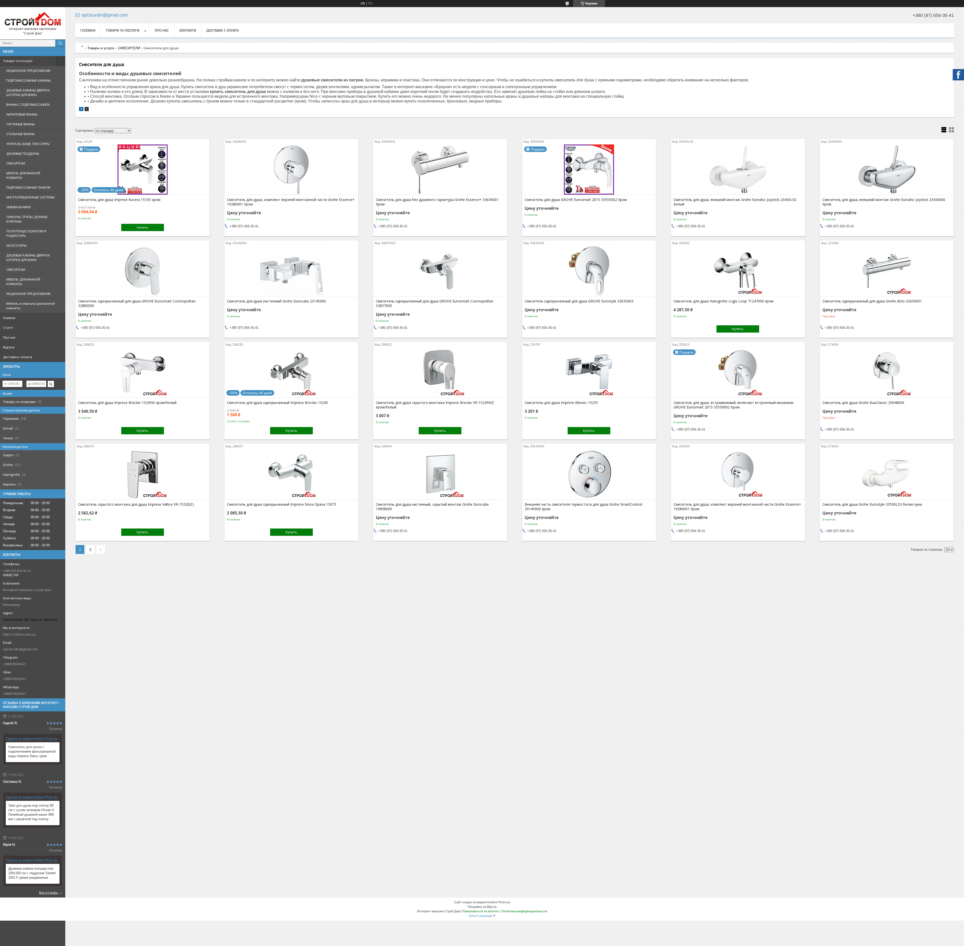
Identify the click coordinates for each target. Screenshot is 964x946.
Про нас (9, 337)
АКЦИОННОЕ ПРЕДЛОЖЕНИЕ (28, 70)
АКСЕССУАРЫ (16, 245)
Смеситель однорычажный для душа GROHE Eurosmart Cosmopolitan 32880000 (137, 303)
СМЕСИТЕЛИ (15, 163)
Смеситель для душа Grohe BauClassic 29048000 (863, 402)
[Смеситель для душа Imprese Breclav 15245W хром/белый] (142, 372)
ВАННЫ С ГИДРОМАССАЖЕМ (27, 104)
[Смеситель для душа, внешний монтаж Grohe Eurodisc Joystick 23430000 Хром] (887, 169)
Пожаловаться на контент (480, 911)
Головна (87, 30)
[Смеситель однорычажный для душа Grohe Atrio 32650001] (887, 271)
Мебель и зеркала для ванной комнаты (30, 305)
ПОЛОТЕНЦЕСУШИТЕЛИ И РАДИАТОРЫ (26, 233)
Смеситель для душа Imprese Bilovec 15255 (561, 402)
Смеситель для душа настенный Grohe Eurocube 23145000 (276, 301)
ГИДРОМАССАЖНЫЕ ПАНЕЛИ (28, 187)
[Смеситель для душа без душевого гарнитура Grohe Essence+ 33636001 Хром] (440, 169)
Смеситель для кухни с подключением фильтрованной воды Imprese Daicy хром (31, 751)
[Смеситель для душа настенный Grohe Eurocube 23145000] (291, 271)
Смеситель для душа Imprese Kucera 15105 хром (119, 199)
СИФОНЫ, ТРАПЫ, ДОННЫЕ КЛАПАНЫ (27, 219)
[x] (87, 110)
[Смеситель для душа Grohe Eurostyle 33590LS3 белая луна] (887, 474)
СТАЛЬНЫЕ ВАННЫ (20, 134)
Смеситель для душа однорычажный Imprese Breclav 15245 (277, 402)
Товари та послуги (17, 61)
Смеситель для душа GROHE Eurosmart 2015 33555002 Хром (576, 199)
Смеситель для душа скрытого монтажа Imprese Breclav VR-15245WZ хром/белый (435, 404)
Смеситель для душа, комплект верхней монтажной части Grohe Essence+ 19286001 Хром (290, 201)
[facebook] (81, 110)
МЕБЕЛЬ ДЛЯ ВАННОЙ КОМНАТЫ (23, 175)
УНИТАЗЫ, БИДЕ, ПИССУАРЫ (27, 143)
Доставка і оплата (17, 357)
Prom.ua (504, 902)
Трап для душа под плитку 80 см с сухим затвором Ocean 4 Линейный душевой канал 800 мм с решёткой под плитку (31, 812)
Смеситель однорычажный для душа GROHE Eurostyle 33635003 (579, 301)
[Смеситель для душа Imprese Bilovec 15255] (589, 372)
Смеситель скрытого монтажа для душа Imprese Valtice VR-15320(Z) (136, 504)
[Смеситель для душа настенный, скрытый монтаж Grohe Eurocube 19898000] (440, 474)
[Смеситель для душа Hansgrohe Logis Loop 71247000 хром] (738, 271)
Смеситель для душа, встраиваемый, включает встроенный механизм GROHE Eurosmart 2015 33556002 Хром (733, 404)
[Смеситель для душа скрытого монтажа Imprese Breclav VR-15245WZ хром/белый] (440, 372)
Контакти (187, 30)
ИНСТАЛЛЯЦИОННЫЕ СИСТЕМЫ (30, 197)
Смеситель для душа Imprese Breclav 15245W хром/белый (127, 402)
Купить (142, 227)
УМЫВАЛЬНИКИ (18, 207)
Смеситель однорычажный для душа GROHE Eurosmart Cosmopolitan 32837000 (434, 303)
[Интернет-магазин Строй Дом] (33, 19)
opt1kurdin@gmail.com (20, 649)
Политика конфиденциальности (524, 911)
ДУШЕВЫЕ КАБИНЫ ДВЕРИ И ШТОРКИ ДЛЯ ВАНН (28, 92)
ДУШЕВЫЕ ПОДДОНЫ (22, 153)
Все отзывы (48, 892)
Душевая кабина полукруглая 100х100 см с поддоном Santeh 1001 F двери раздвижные (32, 873)
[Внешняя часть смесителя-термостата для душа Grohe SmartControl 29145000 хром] (589, 474)
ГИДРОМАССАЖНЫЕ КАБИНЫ (28, 80)
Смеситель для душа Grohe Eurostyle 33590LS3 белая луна (872, 504)
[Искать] (60, 43)
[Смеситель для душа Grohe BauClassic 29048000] (887, 372)
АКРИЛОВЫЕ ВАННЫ (21, 114)
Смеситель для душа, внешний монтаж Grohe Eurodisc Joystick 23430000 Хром (883, 201)
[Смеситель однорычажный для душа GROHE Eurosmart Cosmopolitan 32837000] (440, 271)
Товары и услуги (100, 48)
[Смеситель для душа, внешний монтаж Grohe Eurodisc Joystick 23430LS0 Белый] (738, 169)
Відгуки (9, 347)
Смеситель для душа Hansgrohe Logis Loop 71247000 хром (723, 301)
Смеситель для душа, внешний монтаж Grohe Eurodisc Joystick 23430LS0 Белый (735, 201)
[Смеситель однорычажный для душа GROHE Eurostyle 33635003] (589, 271)
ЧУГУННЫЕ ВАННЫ (20, 124)
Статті (8, 327)
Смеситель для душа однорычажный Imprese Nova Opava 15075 (281, 504)
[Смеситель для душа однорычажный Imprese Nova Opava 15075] (291, 474)
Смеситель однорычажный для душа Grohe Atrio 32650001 (872, 301)
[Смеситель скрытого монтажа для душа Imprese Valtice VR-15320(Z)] (142, 474)
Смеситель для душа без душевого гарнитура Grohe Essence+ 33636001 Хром (437, 201)
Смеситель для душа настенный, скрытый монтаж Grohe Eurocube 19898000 (432, 506)
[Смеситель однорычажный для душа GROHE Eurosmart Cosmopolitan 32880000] (142, 271)
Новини (9, 318)
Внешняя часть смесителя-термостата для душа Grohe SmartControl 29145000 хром (583, 506)
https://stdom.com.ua (19, 634)
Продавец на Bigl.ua (482, 907)
